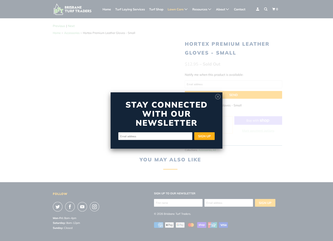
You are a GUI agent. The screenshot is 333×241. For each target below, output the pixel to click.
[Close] (217, 96)
